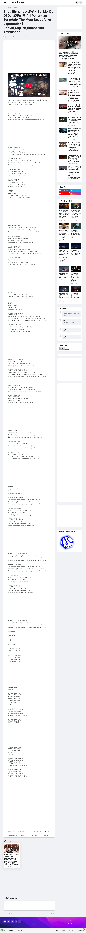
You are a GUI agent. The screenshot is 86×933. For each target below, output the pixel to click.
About (57, 930)
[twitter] (8, 921)
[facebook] (4, 921)
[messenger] (83, 929)
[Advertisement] (33, 57)
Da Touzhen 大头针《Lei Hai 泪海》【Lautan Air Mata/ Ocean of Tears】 (63, 275)
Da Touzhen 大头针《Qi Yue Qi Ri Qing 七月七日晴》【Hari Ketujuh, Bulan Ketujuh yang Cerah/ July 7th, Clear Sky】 (76, 215)
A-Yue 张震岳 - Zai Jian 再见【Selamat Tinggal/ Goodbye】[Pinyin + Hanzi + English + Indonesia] (74, 120)
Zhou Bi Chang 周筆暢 (13, 7)
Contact (63, 930)
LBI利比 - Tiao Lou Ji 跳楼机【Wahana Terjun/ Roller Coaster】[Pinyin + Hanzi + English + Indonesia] (74, 158)
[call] (2, 930)
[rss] (19, 921)
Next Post (51, 914)
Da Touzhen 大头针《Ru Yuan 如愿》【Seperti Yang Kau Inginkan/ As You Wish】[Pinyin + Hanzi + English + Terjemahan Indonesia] (74, 108)
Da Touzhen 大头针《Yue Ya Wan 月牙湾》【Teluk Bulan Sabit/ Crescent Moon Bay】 (75, 253)
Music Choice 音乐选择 (13, 2)
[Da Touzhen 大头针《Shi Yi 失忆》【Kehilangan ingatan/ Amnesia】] (76, 289)
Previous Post (8, 914)
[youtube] (12, 921)
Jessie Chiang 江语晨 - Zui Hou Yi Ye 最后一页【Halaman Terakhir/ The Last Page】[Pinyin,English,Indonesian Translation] (74, 146)
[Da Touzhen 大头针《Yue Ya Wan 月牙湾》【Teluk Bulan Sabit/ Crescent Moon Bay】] (76, 246)
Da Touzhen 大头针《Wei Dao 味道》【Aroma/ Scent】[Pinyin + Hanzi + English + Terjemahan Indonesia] (75, 277)
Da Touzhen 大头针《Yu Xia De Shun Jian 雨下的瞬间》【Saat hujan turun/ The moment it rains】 (76, 234)
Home (4, 7)
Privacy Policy (71, 930)
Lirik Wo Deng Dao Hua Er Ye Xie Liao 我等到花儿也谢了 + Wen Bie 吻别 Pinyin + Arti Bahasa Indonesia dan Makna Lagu (64, 235)
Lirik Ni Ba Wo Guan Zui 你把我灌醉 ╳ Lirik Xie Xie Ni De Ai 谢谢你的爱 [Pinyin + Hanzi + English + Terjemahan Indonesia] (64, 215)
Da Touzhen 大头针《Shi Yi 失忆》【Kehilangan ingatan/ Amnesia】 (76, 295)
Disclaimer (80, 930)
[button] (77, 2)
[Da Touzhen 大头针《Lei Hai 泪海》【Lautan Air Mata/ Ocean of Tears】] (64, 269)
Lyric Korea (70, 923)
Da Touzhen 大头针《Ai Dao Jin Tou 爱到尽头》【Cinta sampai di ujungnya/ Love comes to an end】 (64, 296)
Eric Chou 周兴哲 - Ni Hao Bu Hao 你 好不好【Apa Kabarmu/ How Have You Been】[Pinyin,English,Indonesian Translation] (74, 82)
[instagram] (16, 921)
